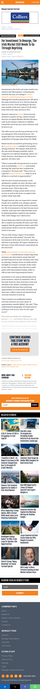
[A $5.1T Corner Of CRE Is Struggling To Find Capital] (10, 430)
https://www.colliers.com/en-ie (11, 29)
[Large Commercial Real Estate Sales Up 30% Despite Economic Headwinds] (29, 533)
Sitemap (5, 663)
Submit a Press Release (11, 618)
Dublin (21, 35)
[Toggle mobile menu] (3, 2)
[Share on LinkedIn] (5, 686)
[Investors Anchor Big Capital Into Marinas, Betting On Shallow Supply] (29, 507)
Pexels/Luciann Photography (9, 85)
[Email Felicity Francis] (22, 56)
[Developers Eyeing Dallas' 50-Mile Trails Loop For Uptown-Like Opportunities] (10, 533)
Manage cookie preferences (13, 670)
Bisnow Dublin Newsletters (15, 580)
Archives (5, 635)
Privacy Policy (7, 656)
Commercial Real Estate (31, 35)
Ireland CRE (5, 366)
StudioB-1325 (14, 366)
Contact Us (6, 625)
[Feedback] (20, 676)
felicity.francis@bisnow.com (12, 361)
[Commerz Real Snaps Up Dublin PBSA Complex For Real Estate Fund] (29, 456)
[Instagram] (15, 676)
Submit (35, 405)
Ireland (21, 114)
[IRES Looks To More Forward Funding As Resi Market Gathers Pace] (29, 560)
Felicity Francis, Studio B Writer (11, 56)
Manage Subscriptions (10, 639)
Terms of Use (7, 659)
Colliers (10, 319)
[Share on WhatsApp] (35, 686)
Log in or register (20, 350)
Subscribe (35, 2)
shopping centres (11, 146)
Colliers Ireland (16, 364)
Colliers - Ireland (7, 54)
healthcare (21, 166)
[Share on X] (15, 686)
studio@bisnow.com (25, 331)
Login (4, 666)
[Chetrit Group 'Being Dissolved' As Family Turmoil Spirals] (10, 560)
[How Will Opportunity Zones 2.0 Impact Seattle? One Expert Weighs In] (29, 482)
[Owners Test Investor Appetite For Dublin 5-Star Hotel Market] (10, 482)
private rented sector (17, 174)
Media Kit (5, 614)
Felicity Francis (13, 358)
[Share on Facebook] (25, 686)
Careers (5, 621)
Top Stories (6, 646)
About (4, 611)
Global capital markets (30, 364)
